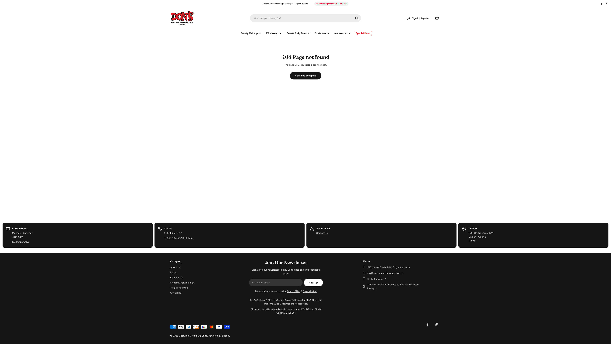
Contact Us (322, 233)
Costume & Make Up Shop (193, 335)
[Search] (357, 18)
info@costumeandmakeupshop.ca (385, 273)
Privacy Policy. (310, 291)
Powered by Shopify (219, 335)
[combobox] (305, 18)
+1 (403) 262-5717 (376, 278)
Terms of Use (293, 291)
